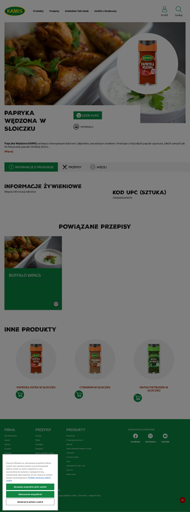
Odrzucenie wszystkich (30, 494)
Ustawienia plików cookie (30, 502)
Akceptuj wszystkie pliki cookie (30, 487)
